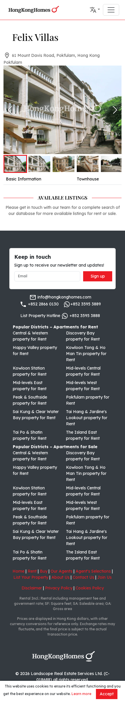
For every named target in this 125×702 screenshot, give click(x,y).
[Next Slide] (115, 109)
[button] (95, 9)
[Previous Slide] (9, 109)
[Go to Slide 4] (87, 164)
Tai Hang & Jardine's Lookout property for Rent (86, 417)
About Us (60, 577)
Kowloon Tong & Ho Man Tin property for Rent (86, 353)
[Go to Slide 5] (112, 164)
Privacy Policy (58, 588)
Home (18, 571)
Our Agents (61, 571)
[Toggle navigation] (111, 10)
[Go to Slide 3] (63, 164)
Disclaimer (32, 588)
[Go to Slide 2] (39, 164)
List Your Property (30, 577)
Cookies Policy (90, 588)
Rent (32, 571)
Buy (43, 571)
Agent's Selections (93, 571)
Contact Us (83, 577)
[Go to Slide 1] (15, 164)
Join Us (104, 577)
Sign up (98, 276)
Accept (107, 693)
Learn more (81, 694)
